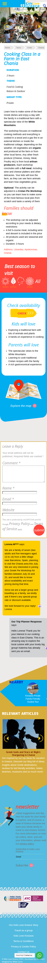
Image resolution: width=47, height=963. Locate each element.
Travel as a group (23, 930)
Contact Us (23, 952)
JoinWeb (40, 959)
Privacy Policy (19, 523)
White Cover (18, 962)
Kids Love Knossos (24, 935)
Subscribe (22, 865)
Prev (4, 26)
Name (8, 488)
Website (8, 510)
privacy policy (27, 843)
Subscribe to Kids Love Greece (28, 850)
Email (8, 499)
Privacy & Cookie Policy (23, 946)
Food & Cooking (15, 86)
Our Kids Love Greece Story (23, 925)
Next (42, 26)
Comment (11, 463)
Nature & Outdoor (16, 91)
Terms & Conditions (23, 941)
